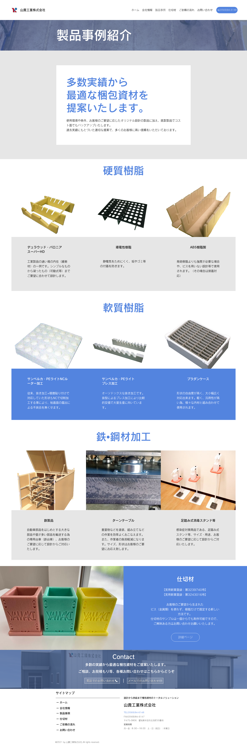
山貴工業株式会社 (32, 10)
